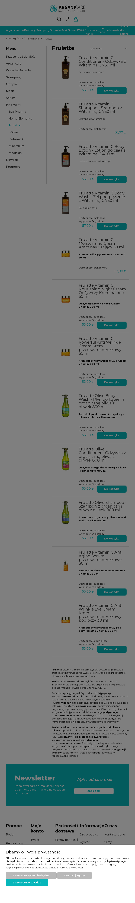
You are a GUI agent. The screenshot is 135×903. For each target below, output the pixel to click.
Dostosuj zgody (74, 875)
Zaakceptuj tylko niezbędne (31, 875)
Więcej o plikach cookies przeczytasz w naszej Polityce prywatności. (44, 867)
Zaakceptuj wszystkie (27, 882)
